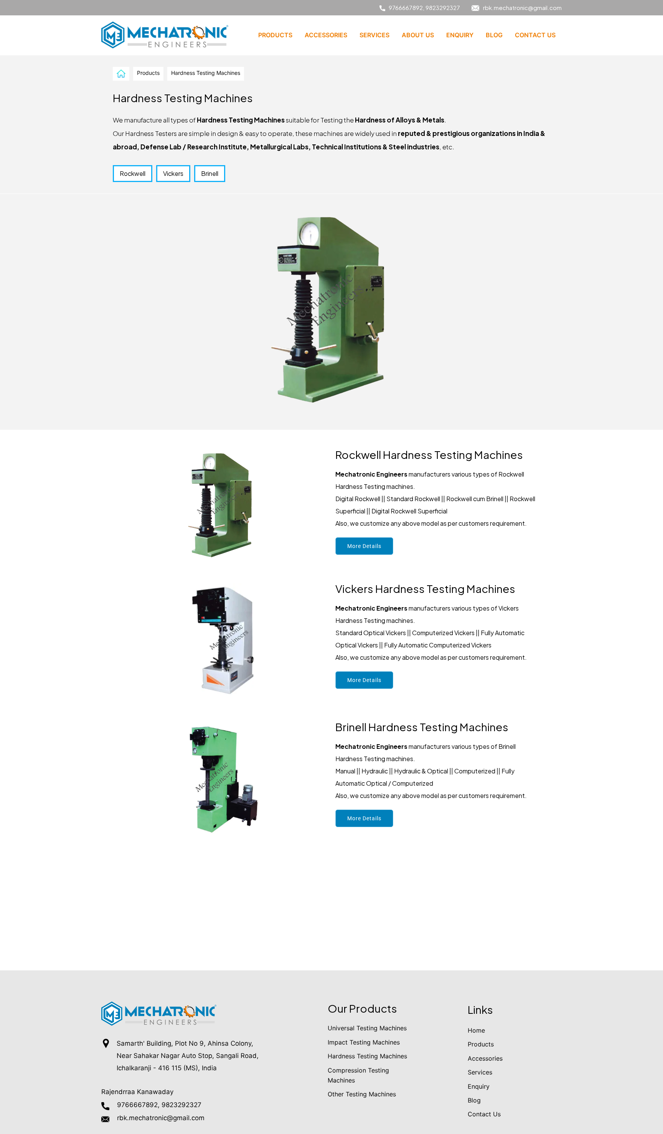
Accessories (326, 35)
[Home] (121, 73)
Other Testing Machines (362, 1094)
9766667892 (406, 7)
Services (374, 35)
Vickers (173, 173)
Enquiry (459, 35)
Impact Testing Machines (364, 1042)
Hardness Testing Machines (367, 1056)
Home (476, 1030)
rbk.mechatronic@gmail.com (522, 7)
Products (275, 35)
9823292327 (443, 7)
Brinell (209, 173)
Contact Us (535, 35)
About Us (418, 35)
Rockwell (132, 173)
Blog (494, 35)
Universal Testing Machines (367, 1028)
